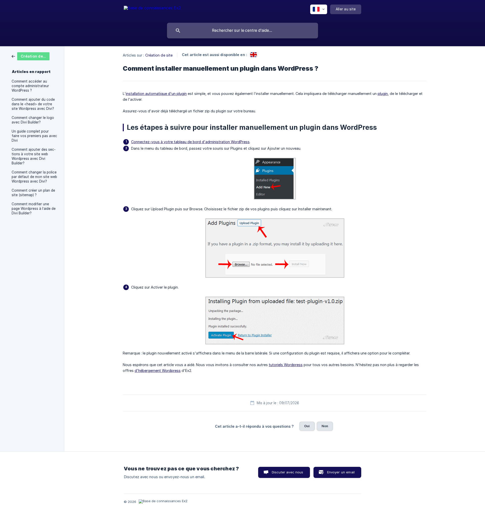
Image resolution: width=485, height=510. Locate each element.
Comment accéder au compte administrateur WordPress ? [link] (30, 85)
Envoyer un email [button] (341, 472)
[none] (152, 10)
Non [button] (325, 426)
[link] (31, 56)
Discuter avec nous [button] (287, 472)
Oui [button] (307, 426)
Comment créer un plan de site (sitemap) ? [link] (33, 192)
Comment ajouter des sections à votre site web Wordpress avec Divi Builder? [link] (34, 156)
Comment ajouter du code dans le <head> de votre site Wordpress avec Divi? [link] (33, 104)
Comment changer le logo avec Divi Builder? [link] (33, 120)
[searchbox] (242, 30)
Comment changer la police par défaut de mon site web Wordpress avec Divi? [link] (34, 176)
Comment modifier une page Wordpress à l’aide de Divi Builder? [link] (34, 208)
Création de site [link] (159, 55)
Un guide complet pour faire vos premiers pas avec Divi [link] (34, 135)
